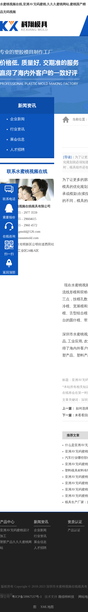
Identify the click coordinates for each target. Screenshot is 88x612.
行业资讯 (17, 129)
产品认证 (74, 530)
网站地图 (6, 595)
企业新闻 (17, 119)
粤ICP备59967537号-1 (27, 596)
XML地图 (47, 607)
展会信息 (17, 139)
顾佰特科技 (66, 596)
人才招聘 (17, 149)
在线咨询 (9, 236)
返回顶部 (9, 272)
